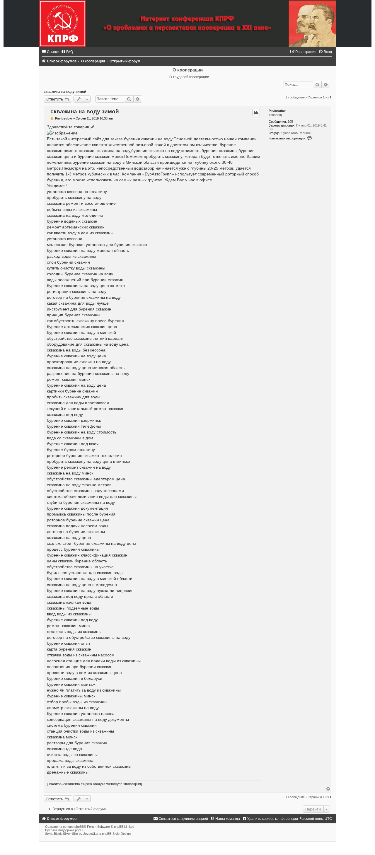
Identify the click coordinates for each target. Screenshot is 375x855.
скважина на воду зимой (65, 92)
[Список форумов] (187, 23)
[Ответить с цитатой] (256, 112)
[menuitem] (67, 52)
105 (290, 121)
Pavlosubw (277, 110)
